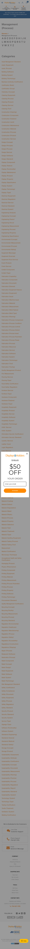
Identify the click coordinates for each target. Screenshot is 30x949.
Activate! (15, 491)
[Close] (27, 454)
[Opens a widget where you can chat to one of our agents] (23, 941)
